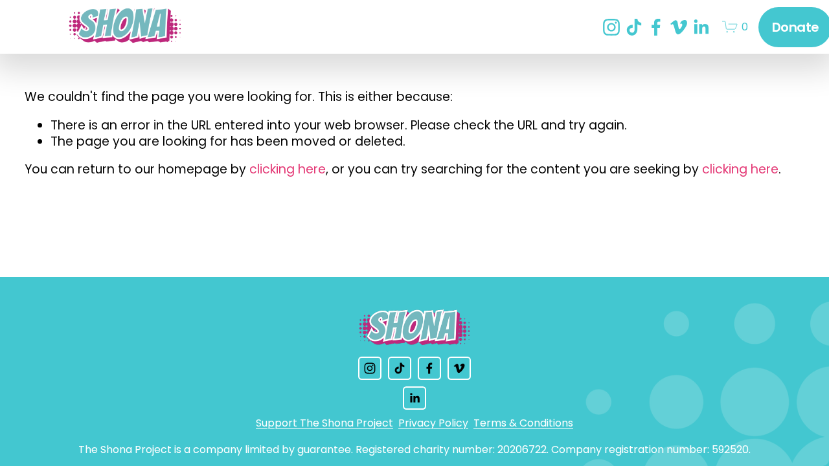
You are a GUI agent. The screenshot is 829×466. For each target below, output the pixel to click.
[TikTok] (634, 27)
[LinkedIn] (700, 27)
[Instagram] (611, 27)
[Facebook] (656, 27)
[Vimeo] (678, 27)
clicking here (287, 169)
